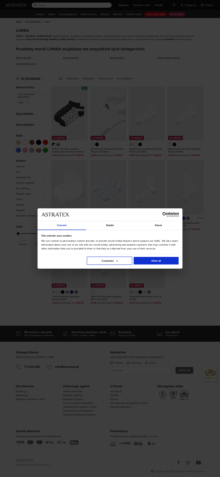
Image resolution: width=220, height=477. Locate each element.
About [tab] (158, 225)
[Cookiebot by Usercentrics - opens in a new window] (165, 214)
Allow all (156, 260)
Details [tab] (110, 225)
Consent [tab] (62, 225)
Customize (108, 260)
